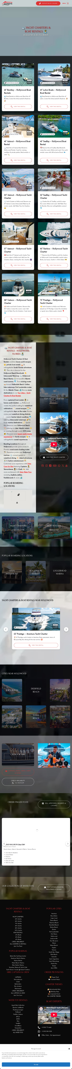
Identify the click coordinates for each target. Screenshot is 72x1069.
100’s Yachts (18, 930)
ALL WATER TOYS (18, 1032)
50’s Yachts (18, 919)
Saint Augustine (54, 959)
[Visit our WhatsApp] (59, 465)
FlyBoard (18, 1012)
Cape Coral (54, 918)
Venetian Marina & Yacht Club (18, 967)
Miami (54, 943)
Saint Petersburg (54, 961)
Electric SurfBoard (18, 1007)
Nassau (54, 950)
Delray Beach (54, 927)
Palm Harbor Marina (18, 965)
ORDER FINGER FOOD (18, 802)
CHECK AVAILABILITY (18, 941)
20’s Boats (18, 935)
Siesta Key (54, 963)
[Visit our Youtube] (66, 465)
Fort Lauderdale (54, 932)
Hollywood (54, 936)
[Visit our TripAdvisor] (55, 465)
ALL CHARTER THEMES (54, 996)
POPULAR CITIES (54, 908)
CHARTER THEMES (54, 984)
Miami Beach (54, 945)
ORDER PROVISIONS (54, 972)
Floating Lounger (18, 1010)
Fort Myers (54, 934)
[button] (69, 1049)
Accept (36, 1064)
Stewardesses (18, 979)
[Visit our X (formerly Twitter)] (63, 465)
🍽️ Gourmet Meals (54, 979)
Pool (18, 1021)
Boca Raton (54, 916)
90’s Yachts (18, 928)
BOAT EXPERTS (54, 1001)
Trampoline (18, 1028)
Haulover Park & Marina (18, 958)
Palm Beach (54, 954)
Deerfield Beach (54, 925)
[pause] (35, 53)
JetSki (18, 1019)
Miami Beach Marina (18, 963)
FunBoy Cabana (18, 1014)
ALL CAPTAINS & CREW (18, 993)
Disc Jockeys (18, 986)
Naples (54, 947)
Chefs (18, 982)
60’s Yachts (18, 921)
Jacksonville (54, 938)
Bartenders (18, 984)
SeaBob (18, 1023)
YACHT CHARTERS (18, 917)
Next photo (64, 430)
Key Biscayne (54, 941)
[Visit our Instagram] (46, 465)
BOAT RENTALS (18, 932)
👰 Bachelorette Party (54, 989)
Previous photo (58, 430)
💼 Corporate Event (54, 994)
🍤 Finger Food (54, 977)
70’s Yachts (18, 923)
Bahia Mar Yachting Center (18, 956)
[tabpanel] (54, 423)
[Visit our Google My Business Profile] (42, 465)
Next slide (66, 629)
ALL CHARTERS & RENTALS (18, 944)
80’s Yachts (18, 926)
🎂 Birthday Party (54, 991)
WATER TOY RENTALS (18, 1000)
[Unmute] (37, 53)
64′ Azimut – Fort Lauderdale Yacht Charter (33, 634)
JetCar (18, 1016)
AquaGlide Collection (18, 1005)
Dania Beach (54, 920)
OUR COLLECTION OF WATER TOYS (18, 886)
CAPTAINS (18, 977)
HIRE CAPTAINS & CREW (18, 972)
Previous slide (6, 629)
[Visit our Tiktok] (50, 465)
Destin (54, 929)
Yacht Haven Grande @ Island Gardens (18, 969)
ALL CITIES (54, 968)
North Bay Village (54, 952)
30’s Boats (18, 937)
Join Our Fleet (18, 946)
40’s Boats (18, 939)
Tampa (54, 966)
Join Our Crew (18, 995)
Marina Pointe (18, 960)
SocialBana (18, 1025)
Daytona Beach (54, 922)
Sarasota (54, 957)
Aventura (54, 913)
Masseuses (18, 988)
